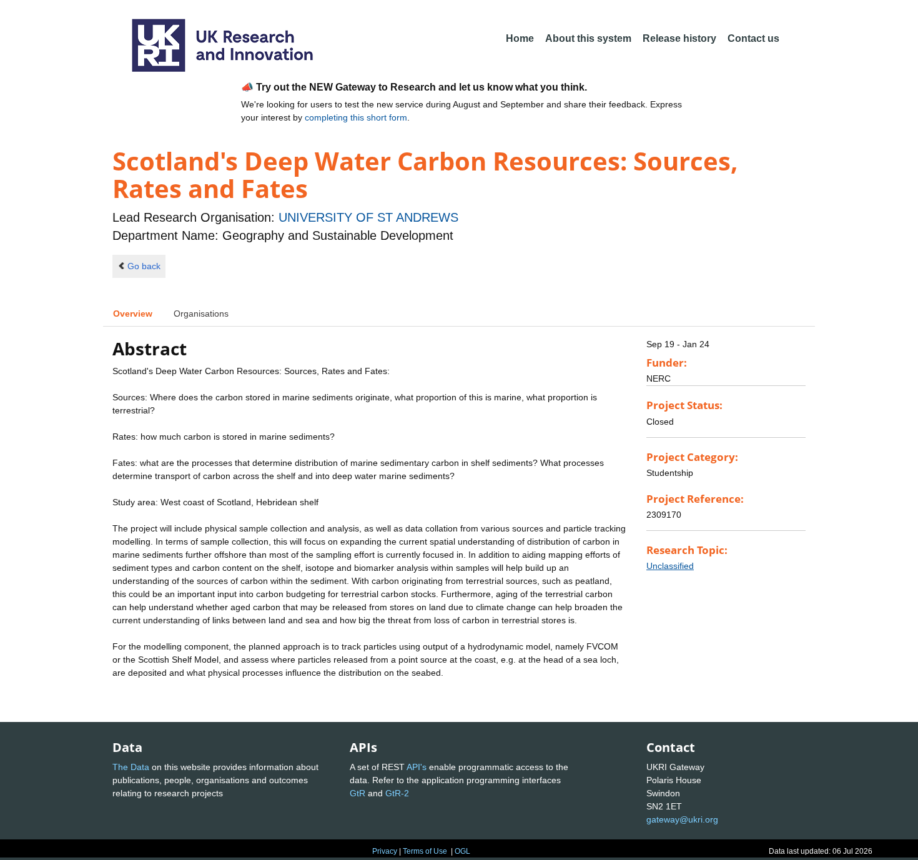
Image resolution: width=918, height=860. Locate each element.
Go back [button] (143, 266)
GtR (357, 793)
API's (417, 767)
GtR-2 (397, 793)
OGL (462, 851)
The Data (130, 767)
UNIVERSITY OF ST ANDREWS (368, 217)
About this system (588, 38)
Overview (132, 314)
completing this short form (356, 117)
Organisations (201, 314)
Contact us (753, 38)
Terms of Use (425, 851)
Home (520, 38)
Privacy (384, 851)
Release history (679, 38)
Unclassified (670, 566)
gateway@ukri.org (682, 819)
